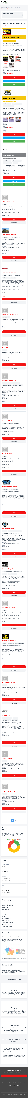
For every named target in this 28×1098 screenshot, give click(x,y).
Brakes (5, 887)
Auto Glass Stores (6, 914)
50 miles (5, 869)
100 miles (6, 871)
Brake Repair (6, 892)
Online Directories (10, 1082)
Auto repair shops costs (7, 25)
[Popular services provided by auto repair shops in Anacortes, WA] (14, 950)
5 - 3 (5, 131)
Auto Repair (6, 890)
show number (10, 73)
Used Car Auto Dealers (7, 912)
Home (3, 1082)
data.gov (10, 833)
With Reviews (7, 878)
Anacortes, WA (18, 7)
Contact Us (23, 1082)
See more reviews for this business (10, 1060)
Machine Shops (5, 909)
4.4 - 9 (4, 550)
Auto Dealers (5, 911)
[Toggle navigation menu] (26, 2)
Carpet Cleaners (6, 920)
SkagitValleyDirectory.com (7, 7)
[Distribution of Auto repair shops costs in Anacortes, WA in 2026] (14, 845)
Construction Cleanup (7, 926)
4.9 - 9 (4, 510)
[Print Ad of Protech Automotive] (5, 119)
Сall (14, 77)
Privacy (14, 1085)
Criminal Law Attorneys (7, 905)
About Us (17, 1082)
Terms (9, 1085)
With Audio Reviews (8, 880)
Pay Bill (18, 1085)
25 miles (5, 866)
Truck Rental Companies (7, 922)
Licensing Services (6, 918)
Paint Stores (5, 916)
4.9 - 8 (4, 296)
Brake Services (5, 907)
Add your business (14, 1076)
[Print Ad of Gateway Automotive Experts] (5, 59)
